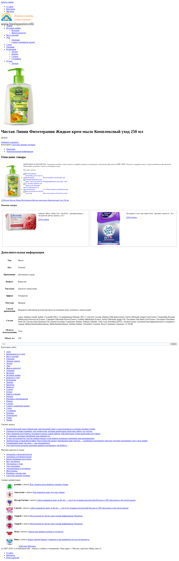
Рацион (15, 54)
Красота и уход (13, 377)
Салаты (15, 56)
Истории (15, 30)
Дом (8, 37)
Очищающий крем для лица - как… (56, 181)
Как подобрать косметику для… (55, 177)
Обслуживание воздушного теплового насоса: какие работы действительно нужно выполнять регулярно (53, 434)
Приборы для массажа (16, 473)
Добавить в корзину (10, 142)
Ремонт (9, 401)
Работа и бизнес (13, 394)
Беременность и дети (15, 354)
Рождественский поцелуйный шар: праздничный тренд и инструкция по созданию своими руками (50, 429)
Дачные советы (13, 361)
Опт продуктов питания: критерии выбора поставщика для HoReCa (36, 445)
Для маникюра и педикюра (18, 468)
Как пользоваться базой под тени (55, 193)
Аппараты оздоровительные (19, 457)
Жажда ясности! (19, 33)
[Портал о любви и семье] (17, 21)
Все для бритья (13, 461)
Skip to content (7, 2)
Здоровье (10, 47)
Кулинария (11, 49)
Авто (8, 352)
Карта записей (12, 558)
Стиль (9, 44)
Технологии (11, 415)
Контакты (10, 9)
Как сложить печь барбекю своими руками (49, 484)
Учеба (9, 418)
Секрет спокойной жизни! (23, 42)
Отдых (9, 61)
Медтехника (11, 471)
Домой (9, 26)
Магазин (10, 11)
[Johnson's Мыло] (43, 220)
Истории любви (13, 28)
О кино (9, 389)
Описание (10, 149)
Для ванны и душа (14, 464)
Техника (10, 413)
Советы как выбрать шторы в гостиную (45, 531)
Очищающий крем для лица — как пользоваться (28, 443)
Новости (10, 387)
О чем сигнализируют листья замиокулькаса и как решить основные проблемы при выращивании (50, 438)
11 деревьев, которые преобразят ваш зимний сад (28, 436)
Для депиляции (13, 466)
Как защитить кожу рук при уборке (49, 492)
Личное (15, 63)
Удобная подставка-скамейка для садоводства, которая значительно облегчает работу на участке (49, 431)
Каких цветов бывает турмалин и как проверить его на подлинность (58, 539)
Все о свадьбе (12, 35)
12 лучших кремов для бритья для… (56, 189)
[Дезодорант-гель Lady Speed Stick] (131, 217)
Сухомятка (16, 59)
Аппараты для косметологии (19, 454)
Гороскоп (16, 40)
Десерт (15, 52)
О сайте (9, 7)
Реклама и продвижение (17, 399)
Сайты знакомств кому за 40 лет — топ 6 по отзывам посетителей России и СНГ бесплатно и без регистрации (86, 500)
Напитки (10, 385)
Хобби (9, 420)
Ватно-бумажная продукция (18, 459)
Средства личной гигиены (23, 145)
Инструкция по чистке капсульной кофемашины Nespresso (56, 516)
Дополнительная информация (19, 151)
